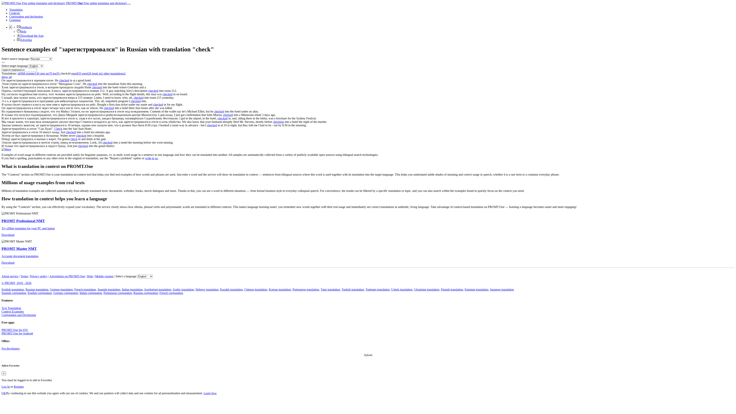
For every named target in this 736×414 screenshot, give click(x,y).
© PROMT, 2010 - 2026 (16, 283)
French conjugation (171, 293)
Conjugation (26, 16)
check (73, 139)
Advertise (26, 40)
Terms (24, 276)
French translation (85, 289)
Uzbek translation (401, 289)
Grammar (15, 20)
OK (4, 393)
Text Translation (11, 308)
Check (58, 128)
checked (64, 80)
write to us (151, 158)
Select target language (15, 65)
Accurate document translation (20, 256)
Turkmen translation (378, 289)
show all (7, 77)
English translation (13, 289)
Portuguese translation (305, 289)
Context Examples (13, 311)
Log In (6, 386)
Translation (16, 9)
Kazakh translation (231, 289)
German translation (61, 289)
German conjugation (65, 293)
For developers (11, 348)
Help (23, 31)
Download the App (32, 35)
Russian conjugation (145, 293)
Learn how (210, 393)
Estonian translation (476, 289)
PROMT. (96, 3)
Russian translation (36, 289)
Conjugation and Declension (19, 315)
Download (8, 235)
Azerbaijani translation (157, 289)
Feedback (26, 27)
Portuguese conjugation (118, 293)
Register (19, 386)
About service (10, 276)
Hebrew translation (207, 289)
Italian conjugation (91, 293)
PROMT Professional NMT (23, 221)
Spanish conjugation (14, 293)
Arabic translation (183, 289)
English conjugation (40, 293)
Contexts (14, 13)
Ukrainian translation (426, 289)
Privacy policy (39, 276)
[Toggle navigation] (129, 4)
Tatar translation (330, 289)
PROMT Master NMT (19, 249)
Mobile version (104, 276)
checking (278, 121)
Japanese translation (502, 289)
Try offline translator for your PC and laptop (28, 228)
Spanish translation (109, 289)
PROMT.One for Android (17, 333)
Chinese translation (255, 289)
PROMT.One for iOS (15, 330)
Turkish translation (353, 289)
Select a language (125, 276)
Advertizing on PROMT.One (67, 276)
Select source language (15, 58)
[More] (6, 149)
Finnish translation (452, 289)
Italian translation (132, 289)
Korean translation (280, 289)
